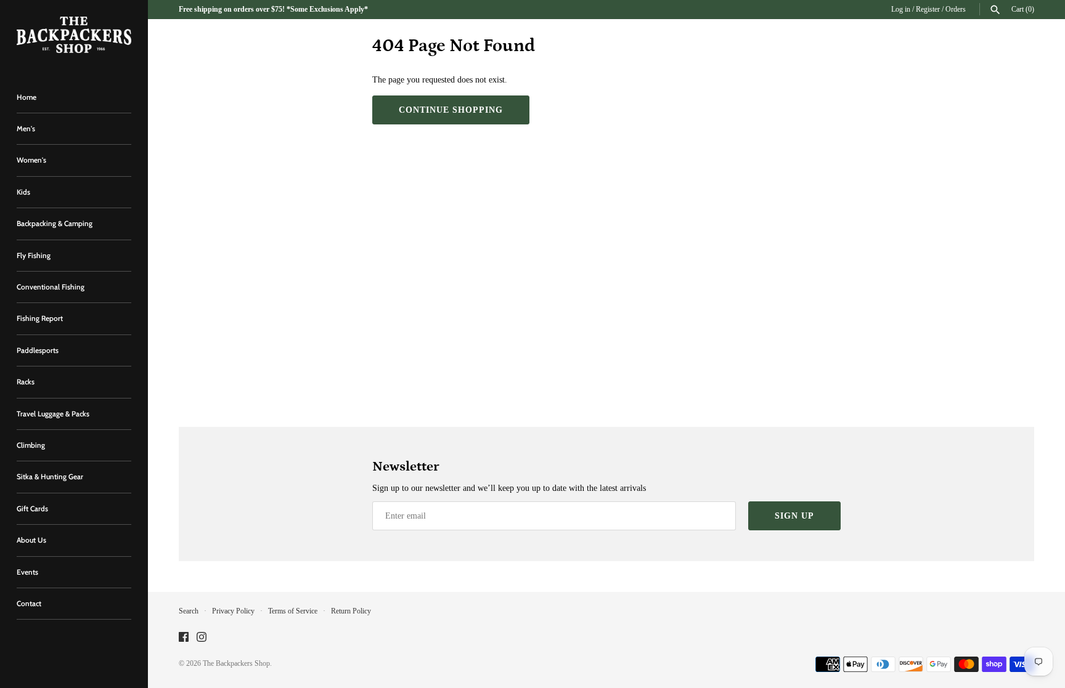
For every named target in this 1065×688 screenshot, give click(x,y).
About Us (31, 540)
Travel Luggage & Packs (53, 414)
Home (26, 97)
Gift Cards (32, 508)
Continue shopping (451, 110)
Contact (29, 603)
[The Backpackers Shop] (74, 35)
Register (928, 9)
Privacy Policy (233, 611)
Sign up (794, 515)
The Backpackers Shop (236, 663)
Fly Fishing (34, 255)
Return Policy (351, 611)
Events (27, 572)
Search (188, 611)
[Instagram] (201, 638)
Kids (23, 192)
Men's (26, 128)
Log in (900, 9)
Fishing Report (40, 318)
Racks (26, 382)
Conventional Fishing (50, 287)
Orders (955, 9)
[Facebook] (184, 638)
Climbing (31, 445)
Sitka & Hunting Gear (50, 476)
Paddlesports (38, 350)
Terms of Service (292, 611)
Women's (31, 160)
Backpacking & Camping (54, 223)
